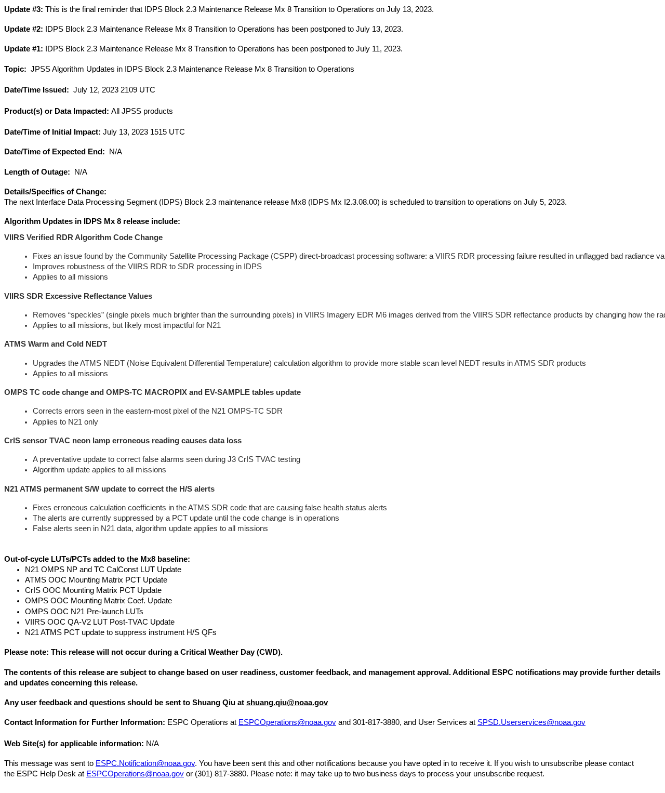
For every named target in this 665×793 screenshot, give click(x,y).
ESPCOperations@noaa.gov (287, 722)
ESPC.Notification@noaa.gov (145, 763)
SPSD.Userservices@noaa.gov (531, 722)
